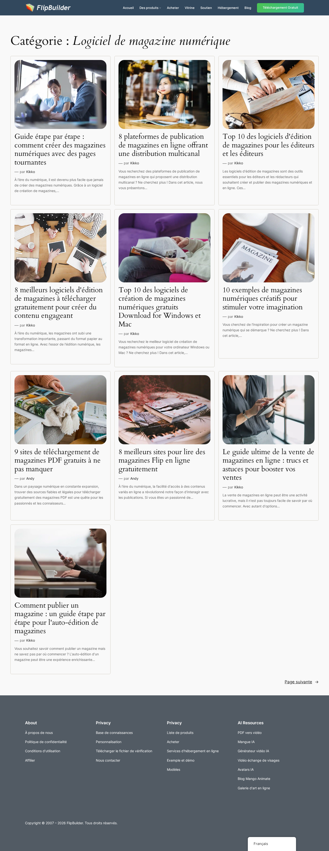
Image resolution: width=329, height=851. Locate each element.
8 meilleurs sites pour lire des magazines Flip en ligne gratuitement (161, 461)
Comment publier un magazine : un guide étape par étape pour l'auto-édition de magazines (59, 618)
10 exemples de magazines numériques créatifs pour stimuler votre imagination (263, 299)
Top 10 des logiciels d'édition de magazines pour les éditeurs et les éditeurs (268, 145)
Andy (30, 478)
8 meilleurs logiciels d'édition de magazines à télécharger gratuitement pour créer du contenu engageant (58, 303)
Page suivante (302, 681)
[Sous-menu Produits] (160, 8)
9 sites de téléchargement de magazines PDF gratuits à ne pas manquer (57, 461)
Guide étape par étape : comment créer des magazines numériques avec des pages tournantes (59, 150)
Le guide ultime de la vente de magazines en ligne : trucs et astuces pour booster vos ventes (268, 465)
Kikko (30, 172)
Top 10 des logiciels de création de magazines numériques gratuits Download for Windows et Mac (159, 307)
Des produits (148, 8)
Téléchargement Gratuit (280, 7)
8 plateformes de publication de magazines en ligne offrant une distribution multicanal (163, 145)
